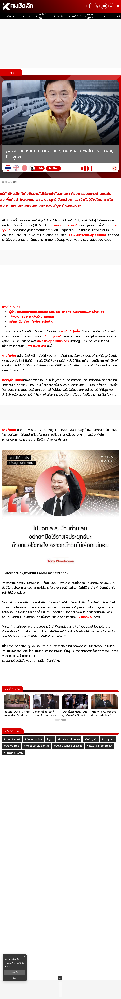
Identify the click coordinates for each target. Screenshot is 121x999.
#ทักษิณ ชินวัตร (33, 739)
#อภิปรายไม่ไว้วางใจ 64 (99, 746)
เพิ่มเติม (7, 966)
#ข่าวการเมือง (11, 746)
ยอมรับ (15, 972)
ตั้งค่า (14, 978)
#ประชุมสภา (108, 739)
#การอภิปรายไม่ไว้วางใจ (36, 746)
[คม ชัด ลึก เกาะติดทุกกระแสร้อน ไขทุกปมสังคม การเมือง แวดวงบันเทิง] (60, 6)
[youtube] (104, 6)
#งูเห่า (50, 739)
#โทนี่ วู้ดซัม (90, 739)
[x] (97, 6)
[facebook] (89, 6)
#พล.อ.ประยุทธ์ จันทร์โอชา (68, 746)
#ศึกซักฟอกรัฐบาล (13, 753)
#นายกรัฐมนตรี (12, 739)
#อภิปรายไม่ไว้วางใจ (69, 739)
